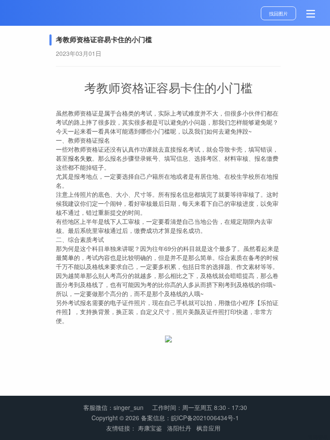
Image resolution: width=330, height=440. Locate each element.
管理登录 (318, 436)
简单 (68, 257)
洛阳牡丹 (179, 428)
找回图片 (278, 13)
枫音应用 (208, 428)
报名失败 (80, 158)
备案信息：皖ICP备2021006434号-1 (190, 417)
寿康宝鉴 (150, 428)
